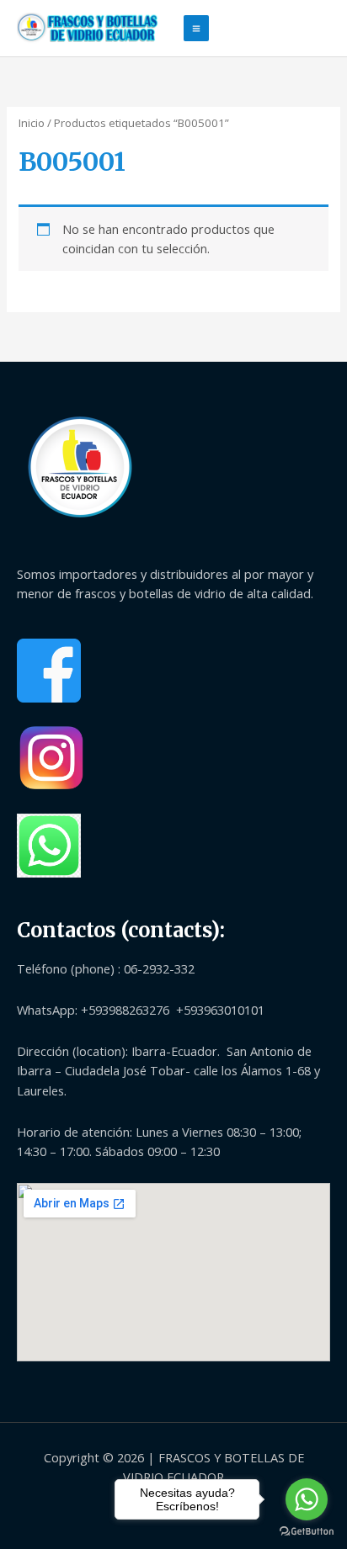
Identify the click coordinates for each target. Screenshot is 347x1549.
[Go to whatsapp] (307, 1499)
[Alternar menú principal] (196, 27)
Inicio (32, 122)
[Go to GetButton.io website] (307, 1531)
